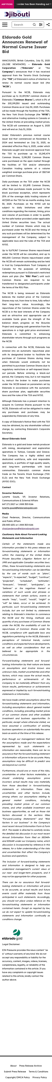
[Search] (34, 25)
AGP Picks (7, 4)
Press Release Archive (30, 1065)
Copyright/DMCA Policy (17, 1077)
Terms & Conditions (38, 1071)
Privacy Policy (39, 1077)
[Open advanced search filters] (40, 25)
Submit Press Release (15, 1071)
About (13, 1065)
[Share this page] (48, 24)
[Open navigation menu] (4, 24)
